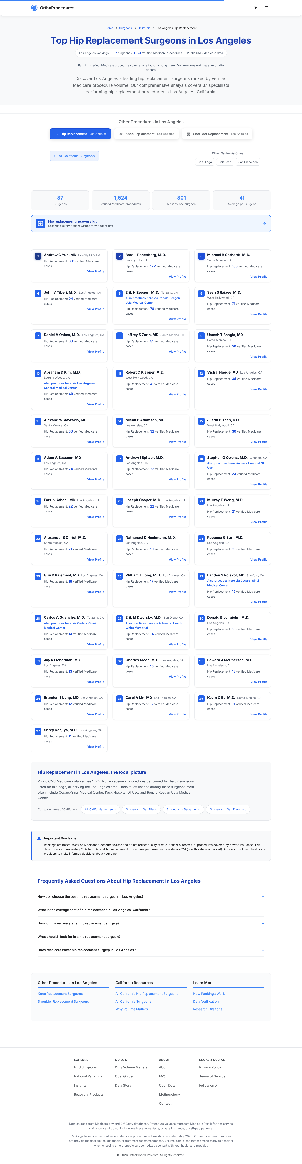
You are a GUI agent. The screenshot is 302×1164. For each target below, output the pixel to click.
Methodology (169, 1094)
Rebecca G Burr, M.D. (225, 537)
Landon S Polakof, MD (225, 575)
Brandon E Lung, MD (61, 698)
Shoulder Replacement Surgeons (63, 1001)
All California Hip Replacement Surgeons (147, 994)
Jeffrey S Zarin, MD (142, 335)
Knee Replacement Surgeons (60, 994)
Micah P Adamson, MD (145, 420)
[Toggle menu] (266, 7)
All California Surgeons (133, 1001)
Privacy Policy (210, 1067)
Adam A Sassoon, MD (62, 458)
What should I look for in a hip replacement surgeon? (79, 936)
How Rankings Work (209, 994)
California (144, 28)
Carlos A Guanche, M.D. (64, 617)
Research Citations (207, 1009)
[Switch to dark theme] (255, 7)
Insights (80, 1085)
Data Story (123, 1085)
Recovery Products (89, 1094)
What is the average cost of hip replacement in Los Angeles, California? (94, 910)
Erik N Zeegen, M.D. (142, 292)
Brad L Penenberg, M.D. (146, 255)
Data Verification (206, 1001)
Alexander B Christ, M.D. (65, 537)
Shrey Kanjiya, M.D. (61, 730)
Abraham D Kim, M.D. (62, 372)
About (163, 1067)
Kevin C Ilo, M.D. (221, 698)
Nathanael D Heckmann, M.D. (151, 537)
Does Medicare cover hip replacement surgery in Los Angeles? (87, 950)
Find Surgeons (85, 1067)
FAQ (162, 1076)
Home (109, 28)
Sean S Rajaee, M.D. (224, 292)
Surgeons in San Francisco (228, 809)
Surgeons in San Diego (141, 809)
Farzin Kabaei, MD (59, 500)
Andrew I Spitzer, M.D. (145, 458)
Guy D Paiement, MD (61, 575)
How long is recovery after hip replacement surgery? (79, 923)
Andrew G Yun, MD (60, 255)
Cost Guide (124, 1076)
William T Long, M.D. (143, 575)
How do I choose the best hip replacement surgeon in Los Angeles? (91, 896)
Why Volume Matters (131, 1009)
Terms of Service (212, 1076)
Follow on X (208, 1085)
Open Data (167, 1085)
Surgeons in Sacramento (183, 809)
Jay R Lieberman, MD (62, 660)
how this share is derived (204, 849)
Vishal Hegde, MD (222, 372)
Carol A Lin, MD (139, 698)
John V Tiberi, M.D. (60, 292)
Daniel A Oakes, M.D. (62, 335)
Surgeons (125, 28)
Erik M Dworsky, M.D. (144, 617)
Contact (165, 1103)
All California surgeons (100, 809)
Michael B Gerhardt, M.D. (228, 255)
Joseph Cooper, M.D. (143, 500)
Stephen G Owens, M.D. (227, 458)
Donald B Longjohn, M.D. (228, 617)
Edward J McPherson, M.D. (230, 660)
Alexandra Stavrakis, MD (65, 420)
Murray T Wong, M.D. (225, 500)
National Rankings (88, 1076)
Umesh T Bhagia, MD (225, 335)
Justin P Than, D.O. (223, 420)
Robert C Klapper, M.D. (145, 372)
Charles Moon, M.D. (142, 660)
